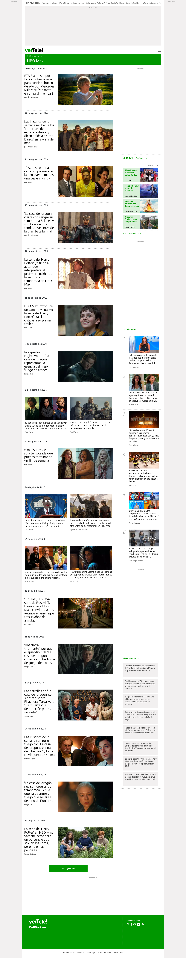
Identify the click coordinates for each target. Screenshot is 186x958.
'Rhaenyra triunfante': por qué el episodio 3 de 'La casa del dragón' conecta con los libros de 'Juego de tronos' (39, 654)
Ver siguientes (68, 868)
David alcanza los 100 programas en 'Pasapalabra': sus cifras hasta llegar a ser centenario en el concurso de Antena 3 (140, 685)
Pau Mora (28, 182)
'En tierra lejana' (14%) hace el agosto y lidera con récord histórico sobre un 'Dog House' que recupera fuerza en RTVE (143, 396)
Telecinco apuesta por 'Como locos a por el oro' (131, 203)
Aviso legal (91, 952)
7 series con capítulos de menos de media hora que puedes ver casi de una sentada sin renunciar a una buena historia (46, 574)
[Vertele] (38, 921)
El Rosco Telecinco (64, 3)
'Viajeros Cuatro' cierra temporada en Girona (131, 219)
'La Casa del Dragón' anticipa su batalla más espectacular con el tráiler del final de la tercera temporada (90, 425)
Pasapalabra (45, 3)
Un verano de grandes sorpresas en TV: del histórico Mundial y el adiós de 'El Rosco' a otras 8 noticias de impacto (143, 515)
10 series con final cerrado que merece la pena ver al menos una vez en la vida (39, 172)
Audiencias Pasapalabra (89, 3)
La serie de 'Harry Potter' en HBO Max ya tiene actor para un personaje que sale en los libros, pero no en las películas (38, 839)
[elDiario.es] (37, 927)
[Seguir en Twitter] (128, 924)
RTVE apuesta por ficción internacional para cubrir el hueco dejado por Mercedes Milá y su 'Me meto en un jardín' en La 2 (39, 84)
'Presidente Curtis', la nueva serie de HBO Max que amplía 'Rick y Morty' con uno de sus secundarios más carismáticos (46, 523)
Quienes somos (69, 952)
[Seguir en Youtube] (139, 924)
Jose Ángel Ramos (31, 97)
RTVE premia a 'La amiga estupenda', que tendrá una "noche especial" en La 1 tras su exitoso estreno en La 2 (143, 552)
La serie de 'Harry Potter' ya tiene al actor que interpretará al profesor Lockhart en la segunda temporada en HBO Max (39, 271)
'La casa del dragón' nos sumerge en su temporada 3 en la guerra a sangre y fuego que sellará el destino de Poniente (38, 792)
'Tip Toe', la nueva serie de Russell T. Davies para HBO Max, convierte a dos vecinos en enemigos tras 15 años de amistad (39, 609)
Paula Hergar (29, 759)
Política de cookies (104, 952)
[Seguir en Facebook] (131, 924)
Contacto (80, 952)
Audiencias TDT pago (103, 3)
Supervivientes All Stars (133, 3)
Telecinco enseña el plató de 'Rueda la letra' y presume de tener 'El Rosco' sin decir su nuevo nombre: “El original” (140, 730)
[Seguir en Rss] (143, 924)
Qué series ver (153, 3)
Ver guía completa (131, 234)
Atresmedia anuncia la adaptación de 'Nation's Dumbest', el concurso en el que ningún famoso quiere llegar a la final (144, 476)
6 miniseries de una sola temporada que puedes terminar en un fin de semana (38, 455)
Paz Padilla (145, 3)
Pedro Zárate (134, 367)
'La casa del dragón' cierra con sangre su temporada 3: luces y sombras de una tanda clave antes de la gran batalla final (39, 222)
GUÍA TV (135, 158)
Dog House (54, 3)
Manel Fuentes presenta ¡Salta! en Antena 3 (132, 188)
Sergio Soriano (30, 854)
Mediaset (122, 3)
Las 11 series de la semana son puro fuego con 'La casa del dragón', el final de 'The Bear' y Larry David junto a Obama (39, 746)
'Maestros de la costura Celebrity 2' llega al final (131, 172)
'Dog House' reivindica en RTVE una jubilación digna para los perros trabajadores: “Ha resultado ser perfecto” (139, 700)
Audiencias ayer (75, 3)
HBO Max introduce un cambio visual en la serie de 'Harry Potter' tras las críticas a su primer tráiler (38, 315)
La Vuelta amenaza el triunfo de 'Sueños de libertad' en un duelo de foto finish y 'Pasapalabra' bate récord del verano (140, 747)
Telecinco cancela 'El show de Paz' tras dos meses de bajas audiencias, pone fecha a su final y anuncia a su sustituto (143, 359)
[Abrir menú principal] (159, 50)
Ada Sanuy (29, 581)
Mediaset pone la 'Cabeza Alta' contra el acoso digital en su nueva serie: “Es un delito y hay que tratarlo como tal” (140, 776)
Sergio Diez (28, 374)
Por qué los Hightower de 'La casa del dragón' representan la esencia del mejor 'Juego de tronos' (36, 361)
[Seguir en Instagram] (134, 924)
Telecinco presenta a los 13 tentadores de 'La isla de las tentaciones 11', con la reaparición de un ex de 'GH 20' (140, 668)
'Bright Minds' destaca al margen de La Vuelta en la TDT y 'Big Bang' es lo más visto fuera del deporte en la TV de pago (140, 716)
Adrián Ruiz (83, 529)
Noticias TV (114, 3)
